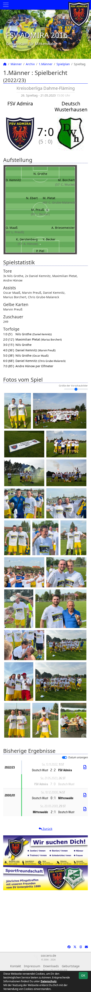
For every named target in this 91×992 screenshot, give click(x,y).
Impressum (32, 966)
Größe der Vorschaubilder (73, 385)
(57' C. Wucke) (65, 184)
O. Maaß (12, 228)
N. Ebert (32, 198)
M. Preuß (39, 210)
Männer (16, 64)
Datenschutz (49, 981)
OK (83, 975)
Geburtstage (71, 966)
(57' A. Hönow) (28, 244)
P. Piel (40, 251)
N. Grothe (40, 174)
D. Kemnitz (13, 180)
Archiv (30, 64)
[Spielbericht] (84, 767)
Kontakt (15, 966)
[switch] (64, 757)
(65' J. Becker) (40, 214)
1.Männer (45, 64)
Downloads (51, 966)
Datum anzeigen (78, 757)
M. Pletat (49, 198)
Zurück (47, 829)
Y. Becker (49, 239)
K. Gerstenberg (27, 239)
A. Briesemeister (63, 228)
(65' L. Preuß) (15, 232)
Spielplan (63, 64)
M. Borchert (66, 180)
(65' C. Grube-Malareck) (59, 202)
